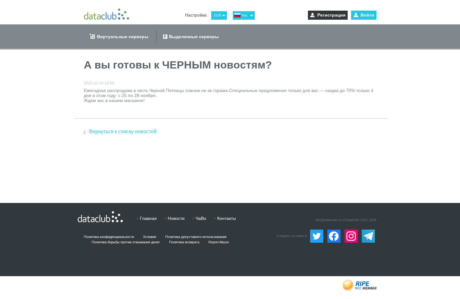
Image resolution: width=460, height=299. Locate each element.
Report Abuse (218, 242)
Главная (148, 218)
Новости (176, 218)
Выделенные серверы (194, 36)
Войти (367, 15)
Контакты (226, 218)
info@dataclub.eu (328, 220)
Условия (149, 237)
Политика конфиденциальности (109, 237)
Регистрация (331, 15)
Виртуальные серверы (122, 36)
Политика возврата (184, 242)
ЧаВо (201, 218)
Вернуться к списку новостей (122, 131)
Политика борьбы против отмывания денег (126, 242)
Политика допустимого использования (196, 237)
